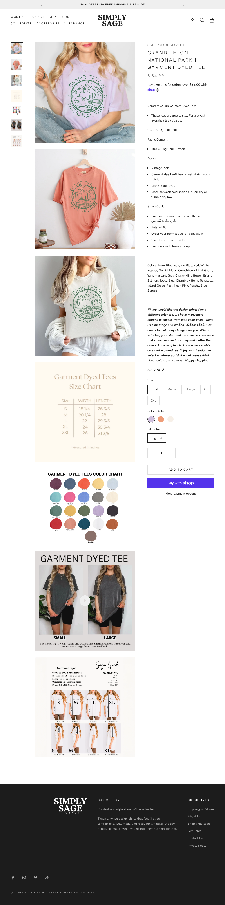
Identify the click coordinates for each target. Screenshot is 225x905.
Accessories (48, 23)
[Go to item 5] (17, 110)
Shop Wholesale (199, 824)
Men (53, 16)
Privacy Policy (197, 846)
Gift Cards (194, 831)
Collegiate (21, 23)
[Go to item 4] (17, 96)
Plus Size (36, 16)
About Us (194, 816)
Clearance (74, 23)
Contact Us (195, 838)
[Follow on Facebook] (13, 878)
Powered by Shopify (77, 892)
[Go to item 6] (17, 125)
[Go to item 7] (17, 141)
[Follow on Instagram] (24, 878)
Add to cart (181, 470)
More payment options (180, 493)
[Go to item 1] (17, 48)
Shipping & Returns (201, 809)
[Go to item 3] (17, 80)
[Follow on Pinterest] (35, 878)
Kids (65, 16)
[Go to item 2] (17, 64)
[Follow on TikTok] (47, 878)
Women (17, 16)
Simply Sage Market (166, 45)
